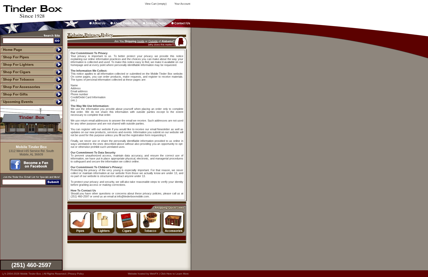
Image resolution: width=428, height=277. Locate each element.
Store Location (155, 23)
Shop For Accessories (21, 87)
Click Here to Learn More (174, 273)
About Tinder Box (125, 23)
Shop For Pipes (16, 57)
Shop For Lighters (18, 64)
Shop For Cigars (16, 72)
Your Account (182, 3)
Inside (140, 41)
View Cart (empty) (155, 3)
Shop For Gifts (15, 94)
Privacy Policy (76, 273)
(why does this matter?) (161, 44)
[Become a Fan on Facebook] (31, 169)
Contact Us (182, 23)
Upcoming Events (18, 102)
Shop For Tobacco (18, 79)
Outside (153, 41)
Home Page (12, 50)
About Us (99, 23)
